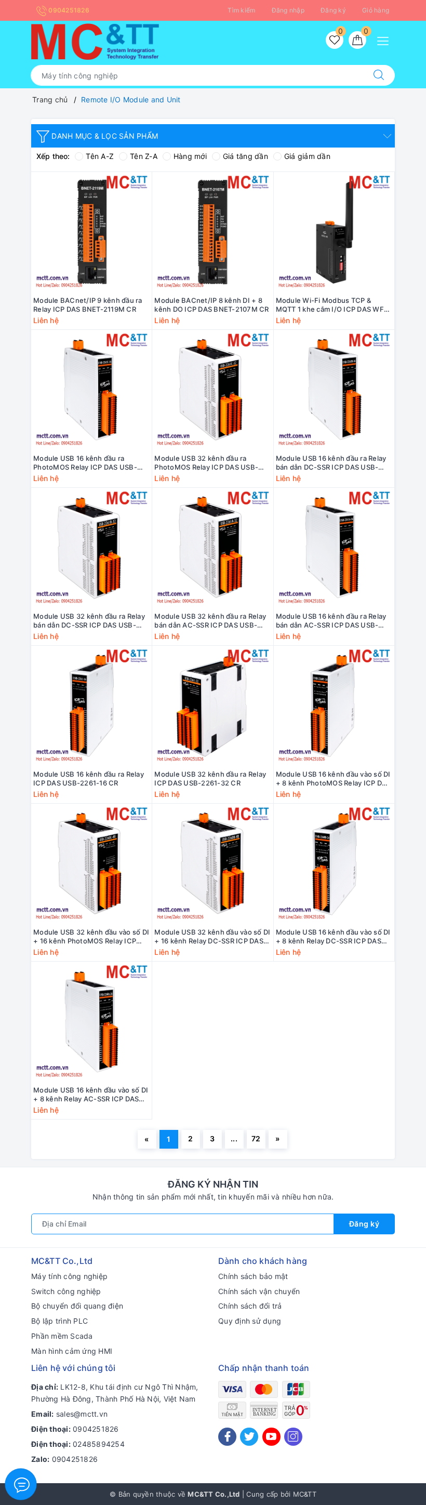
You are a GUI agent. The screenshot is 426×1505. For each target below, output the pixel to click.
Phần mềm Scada (62, 1335)
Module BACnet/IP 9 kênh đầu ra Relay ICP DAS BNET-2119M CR (87, 304)
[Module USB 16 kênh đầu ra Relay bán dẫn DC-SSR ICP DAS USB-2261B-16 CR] (334, 390)
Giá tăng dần (245, 156)
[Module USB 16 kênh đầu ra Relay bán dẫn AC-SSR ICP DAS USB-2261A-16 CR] (334, 548)
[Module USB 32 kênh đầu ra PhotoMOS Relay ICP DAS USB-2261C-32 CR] (212, 390)
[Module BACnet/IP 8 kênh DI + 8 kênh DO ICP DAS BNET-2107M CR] (212, 232)
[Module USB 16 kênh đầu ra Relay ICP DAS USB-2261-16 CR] (91, 706)
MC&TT (304, 1494)
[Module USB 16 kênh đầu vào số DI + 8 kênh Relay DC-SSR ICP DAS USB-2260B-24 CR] (334, 864)
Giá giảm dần (307, 156)
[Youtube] (271, 1437)
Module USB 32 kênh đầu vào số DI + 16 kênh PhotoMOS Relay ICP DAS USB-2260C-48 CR (91, 936)
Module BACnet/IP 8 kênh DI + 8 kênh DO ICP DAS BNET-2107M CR (211, 304)
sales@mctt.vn (82, 1413)
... (234, 1138)
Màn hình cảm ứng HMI (71, 1351)
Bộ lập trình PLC (59, 1320)
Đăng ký (333, 10)
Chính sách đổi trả (250, 1305)
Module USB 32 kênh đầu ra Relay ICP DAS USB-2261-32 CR (210, 778)
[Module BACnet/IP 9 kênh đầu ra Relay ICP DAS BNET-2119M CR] (91, 232)
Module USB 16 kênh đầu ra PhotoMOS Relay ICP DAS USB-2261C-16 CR (85, 463)
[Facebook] (227, 1437)
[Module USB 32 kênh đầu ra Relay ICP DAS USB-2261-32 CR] (212, 706)
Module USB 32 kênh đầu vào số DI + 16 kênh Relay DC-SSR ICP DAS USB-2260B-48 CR (212, 936)
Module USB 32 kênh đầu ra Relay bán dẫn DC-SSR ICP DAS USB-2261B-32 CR (89, 621)
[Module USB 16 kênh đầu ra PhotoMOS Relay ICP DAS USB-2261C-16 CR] (91, 390)
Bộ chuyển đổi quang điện (77, 1305)
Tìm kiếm (241, 10)
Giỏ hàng (375, 10)
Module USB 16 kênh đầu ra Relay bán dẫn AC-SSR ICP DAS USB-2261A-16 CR (331, 621)
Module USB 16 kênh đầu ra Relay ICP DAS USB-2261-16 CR (88, 778)
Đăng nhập (288, 10)
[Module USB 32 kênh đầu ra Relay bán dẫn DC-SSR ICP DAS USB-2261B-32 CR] (91, 548)
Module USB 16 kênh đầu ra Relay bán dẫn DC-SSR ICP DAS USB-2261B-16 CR (331, 463)
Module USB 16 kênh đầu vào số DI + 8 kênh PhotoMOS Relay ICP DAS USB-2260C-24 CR (333, 779)
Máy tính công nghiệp (69, 1276)
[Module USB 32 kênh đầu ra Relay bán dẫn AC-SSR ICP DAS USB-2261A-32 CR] (212, 548)
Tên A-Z (100, 156)
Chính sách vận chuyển (259, 1291)
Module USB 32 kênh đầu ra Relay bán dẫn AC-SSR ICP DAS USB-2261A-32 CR (210, 621)
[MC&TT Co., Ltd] (95, 40)
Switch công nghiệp (66, 1291)
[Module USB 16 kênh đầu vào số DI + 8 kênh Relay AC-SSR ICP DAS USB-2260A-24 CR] (91, 1022)
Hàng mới (190, 156)
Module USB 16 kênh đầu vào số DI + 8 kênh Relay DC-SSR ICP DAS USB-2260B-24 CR (333, 936)
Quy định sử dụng (249, 1320)
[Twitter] (249, 1437)
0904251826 (68, 10)
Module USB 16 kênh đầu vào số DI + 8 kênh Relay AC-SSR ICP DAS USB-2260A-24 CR (90, 1094)
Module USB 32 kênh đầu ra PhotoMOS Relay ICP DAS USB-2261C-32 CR (206, 463)
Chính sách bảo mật (253, 1276)
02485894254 (99, 1444)
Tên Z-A (143, 156)
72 (256, 1138)
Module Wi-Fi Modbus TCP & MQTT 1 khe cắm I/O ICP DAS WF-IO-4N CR (332, 305)
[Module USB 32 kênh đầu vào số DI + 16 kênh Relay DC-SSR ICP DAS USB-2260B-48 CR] (212, 864)
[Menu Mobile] (386, 40)
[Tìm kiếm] (379, 75)
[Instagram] (293, 1437)
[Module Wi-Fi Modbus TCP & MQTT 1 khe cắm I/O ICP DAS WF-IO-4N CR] (334, 232)
